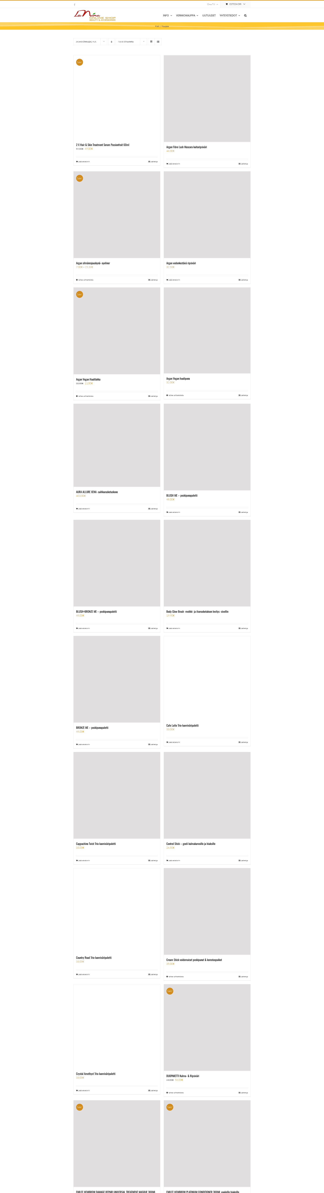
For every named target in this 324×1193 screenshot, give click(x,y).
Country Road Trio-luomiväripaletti (94, 957)
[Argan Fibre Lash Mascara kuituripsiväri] (207, 98)
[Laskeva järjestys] (111, 41)
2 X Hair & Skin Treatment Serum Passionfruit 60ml (102, 145)
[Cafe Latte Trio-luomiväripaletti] (207, 678)
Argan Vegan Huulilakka (88, 379)
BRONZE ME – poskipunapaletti (92, 727)
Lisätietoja (154, 161)
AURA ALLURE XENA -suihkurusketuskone (97, 492)
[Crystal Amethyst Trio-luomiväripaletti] (117, 1026)
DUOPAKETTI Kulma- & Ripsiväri (182, 1076)
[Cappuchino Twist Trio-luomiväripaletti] (117, 795)
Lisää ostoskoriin (84, 161)
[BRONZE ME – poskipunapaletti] (117, 679)
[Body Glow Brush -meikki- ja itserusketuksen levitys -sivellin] (207, 563)
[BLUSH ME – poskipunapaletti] (207, 447)
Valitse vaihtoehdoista (85, 280)
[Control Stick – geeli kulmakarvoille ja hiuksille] (207, 795)
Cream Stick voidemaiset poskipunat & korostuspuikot (194, 960)
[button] (245, 15)
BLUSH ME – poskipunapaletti (181, 495)
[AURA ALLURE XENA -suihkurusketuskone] (117, 445)
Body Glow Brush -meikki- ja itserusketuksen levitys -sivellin (197, 611)
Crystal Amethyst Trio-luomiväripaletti (95, 1074)
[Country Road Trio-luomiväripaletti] (117, 910)
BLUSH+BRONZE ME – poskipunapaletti (96, 611)
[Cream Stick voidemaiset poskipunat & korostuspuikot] (207, 911)
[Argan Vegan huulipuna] (207, 330)
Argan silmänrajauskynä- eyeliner (93, 263)
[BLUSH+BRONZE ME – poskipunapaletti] (117, 563)
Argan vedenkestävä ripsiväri (181, 263)
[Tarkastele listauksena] (158, 41)
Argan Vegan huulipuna (178, 378)
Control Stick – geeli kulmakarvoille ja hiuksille (190, 844)
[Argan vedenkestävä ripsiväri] (207, 214)
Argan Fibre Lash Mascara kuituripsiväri (186, 147)
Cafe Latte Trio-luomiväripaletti (182, 725)
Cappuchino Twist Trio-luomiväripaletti (96, 844)
